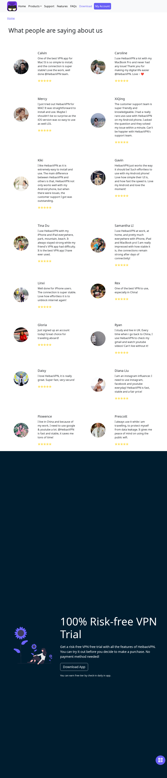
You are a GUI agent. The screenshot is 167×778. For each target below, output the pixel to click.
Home (22, 6)
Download (85, 6)
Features (62, 6)
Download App (74, 667)
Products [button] (34, 6)
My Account (102, 6)
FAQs (73, 6)
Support (49, 6)
